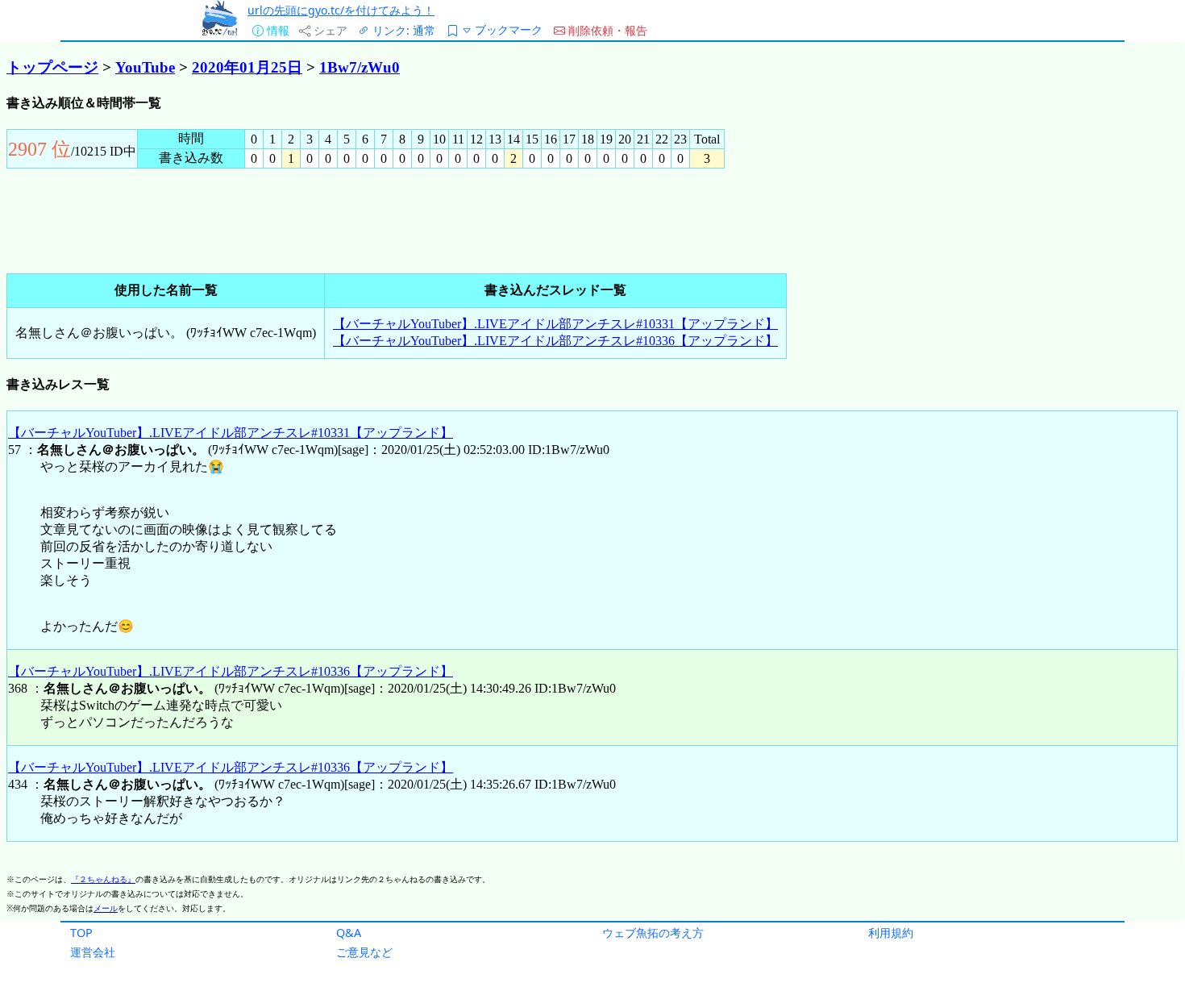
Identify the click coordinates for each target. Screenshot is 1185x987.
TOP (81, 932)
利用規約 (890, 932)
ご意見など (364, 952)
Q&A (348, 932)
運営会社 (92, 952)
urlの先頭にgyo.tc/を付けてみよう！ (340, 10)
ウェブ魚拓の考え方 (653, 932)
